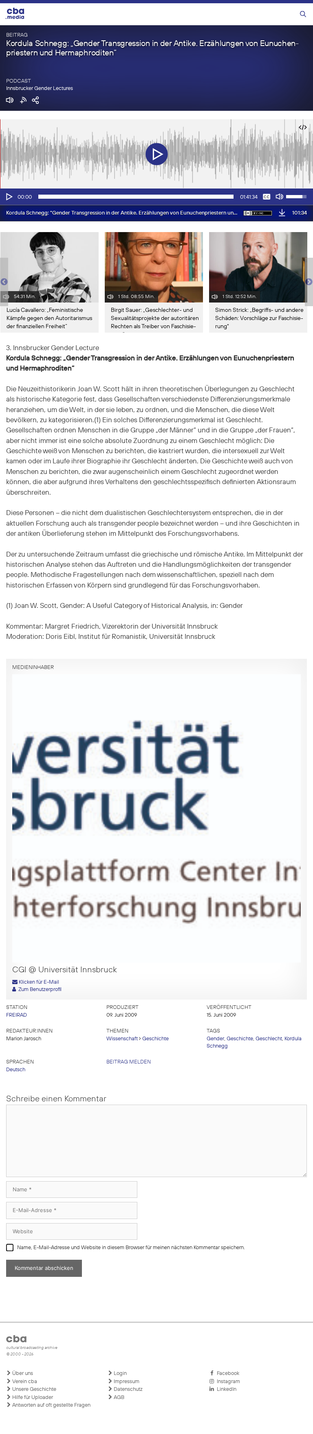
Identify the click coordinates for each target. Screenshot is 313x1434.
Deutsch (15, 1069)
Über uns (22, 1373)
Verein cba (24, 1381)
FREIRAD (16, 1015)
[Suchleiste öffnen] (303, 14)
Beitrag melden (128, 1062)
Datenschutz (127, 1389)
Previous (4, 282)
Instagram (227, 1381)
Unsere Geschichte (33, 1389)
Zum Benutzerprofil (39, 989)
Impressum (125, 1381)
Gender (215, 1039)
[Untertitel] (266, 197)
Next (309, 282)
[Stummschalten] (280, 197)
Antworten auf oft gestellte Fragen (50, 1405)
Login (119, 1373)
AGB (118, 1397)
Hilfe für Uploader (32, 1397)
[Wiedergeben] (8, 197)
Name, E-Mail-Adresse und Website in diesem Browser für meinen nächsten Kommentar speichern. (131, 1247)
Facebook (226, 1373)
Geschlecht (269, 1039)
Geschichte (155, 1039)
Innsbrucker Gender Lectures (39, 88)
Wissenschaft (122, 1039)
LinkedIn (225, 1389)
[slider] (136, 197)
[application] (156, 197)
